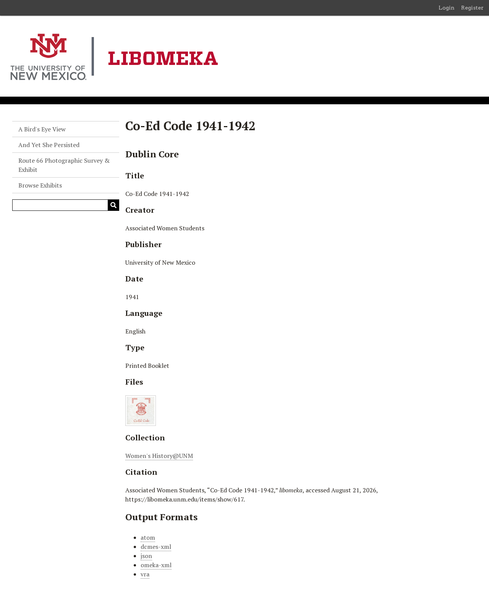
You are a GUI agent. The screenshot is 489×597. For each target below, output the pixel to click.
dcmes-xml (156, 546)
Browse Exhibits (40, 185)
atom (148, 537)
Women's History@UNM (159, 455)
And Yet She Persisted (48, 145)
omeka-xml (156, 565)
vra (145, 574)
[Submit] (113, 205)
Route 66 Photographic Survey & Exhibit (64, 165)
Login (447, 8)
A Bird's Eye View (42, 129)
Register (472, 8)
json (146, 556)
